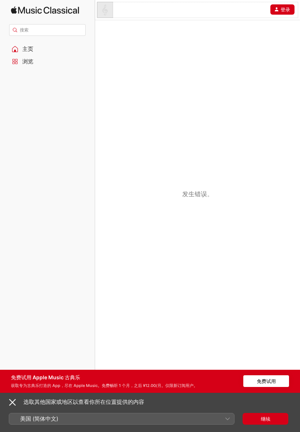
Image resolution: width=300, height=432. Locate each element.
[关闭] (12, 402)
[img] (45, 10)
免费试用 (266, 381)
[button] (48, 49)
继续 (265, 419)
